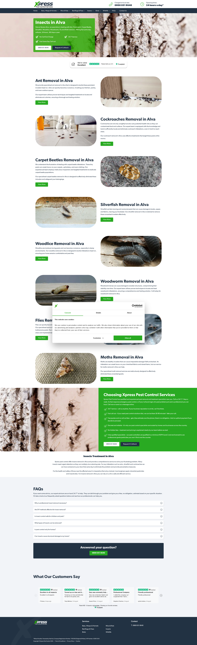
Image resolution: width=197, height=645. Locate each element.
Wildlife (105, 11)
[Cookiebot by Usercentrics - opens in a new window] (133, 306)
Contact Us (123, 11)
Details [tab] (98, 313)
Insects (89, 11)
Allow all (128, 338)
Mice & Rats (64, 11)
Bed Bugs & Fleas (77, 11)
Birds (97, 11)
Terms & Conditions (60, 641)
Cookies (78, 641)
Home (35, 11)
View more (41, 102)
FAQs (114, 11)
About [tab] (129, 313)
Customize (97, 338)
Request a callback (62, 48)
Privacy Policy (70, 641)
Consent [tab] (68, 313)
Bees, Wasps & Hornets (49, 11)
